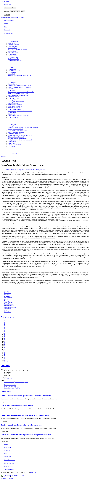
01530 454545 (8, 378)
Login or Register (9, 20)
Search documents (9, 305)
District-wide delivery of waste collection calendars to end (21, 425)
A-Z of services (7, 317)
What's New (7, 312)
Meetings (6, 301)
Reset (18, 11)
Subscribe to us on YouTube (12, 388)
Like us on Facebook (10, 386)
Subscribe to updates (10, 307)
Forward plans (8, 297)
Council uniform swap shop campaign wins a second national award (25, 415)
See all (6, 362)
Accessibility (7, 4)
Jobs (5, 27)
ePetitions (7, 296)
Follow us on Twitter (10, 385)
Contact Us (7, 30)
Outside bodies (8, 302)
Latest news (6, 392)
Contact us (5, 365)
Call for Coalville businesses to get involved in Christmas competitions (26, 396)
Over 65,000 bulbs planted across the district (17, 405)
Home (6, 23)
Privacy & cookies (9, 463)
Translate (7, 14)
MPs (5, 310)
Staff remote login (9, 469)
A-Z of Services (8, 33)
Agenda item (4, 156)
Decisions (7, 294)
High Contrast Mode (10, 7)
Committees (7, 293)
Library (6, 299)
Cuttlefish (33, 472)
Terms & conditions (9, 460)
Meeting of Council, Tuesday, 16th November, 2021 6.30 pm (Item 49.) (25, 169)
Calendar (6, 291)
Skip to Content (5, 1)
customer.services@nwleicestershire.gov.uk (16, 382)
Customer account (9, 466)
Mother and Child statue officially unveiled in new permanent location (26, 435)
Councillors (7, 308)
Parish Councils (8, 304)
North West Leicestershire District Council (12, 17)
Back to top (7, 447)
